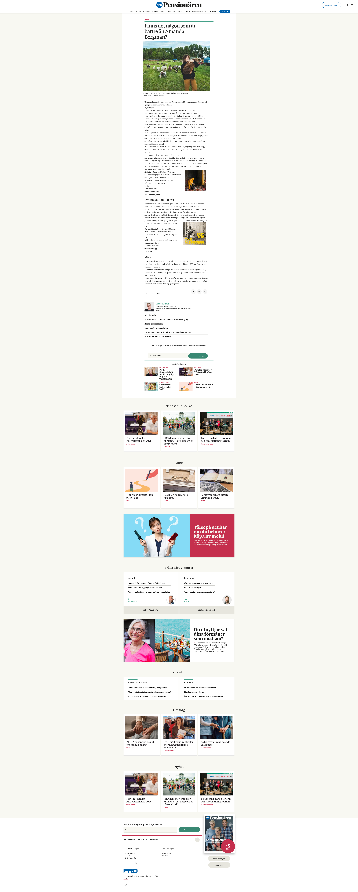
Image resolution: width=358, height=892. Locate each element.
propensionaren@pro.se (132, 863)
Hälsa (180, 11)
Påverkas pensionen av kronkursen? (198, 583)
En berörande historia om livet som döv (200, 687)
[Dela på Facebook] (193, 291)
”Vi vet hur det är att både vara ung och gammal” (148, 687)
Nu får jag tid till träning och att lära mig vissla (147, 696)
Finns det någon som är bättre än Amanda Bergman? (168, 332)
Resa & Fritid (197, 11)
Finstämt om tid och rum (194, 692)
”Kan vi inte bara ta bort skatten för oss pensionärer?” (150, 692)
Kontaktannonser (143, 11)
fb (197, 839)
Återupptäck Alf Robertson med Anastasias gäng (166, 319)
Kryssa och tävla (158, 11)
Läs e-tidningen (219, 859)
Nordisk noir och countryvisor (158, 336)
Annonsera (153, 839)
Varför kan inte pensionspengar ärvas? (199, 592)
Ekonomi (171, 11)
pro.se (126, 878)
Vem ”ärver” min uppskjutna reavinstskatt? (145, 587)
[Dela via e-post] (199, 291)
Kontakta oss (141, 839)
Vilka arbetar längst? (192, 587)
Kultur (187, 11)
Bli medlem (219, 865)
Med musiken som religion (156, 328)
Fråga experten (211, 11)
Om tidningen (129, 839)
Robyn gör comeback (154, 323)
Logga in (224, 11)
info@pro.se (166, 855)
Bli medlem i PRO (331, 5)
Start (131, 11)
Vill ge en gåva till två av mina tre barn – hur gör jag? (149, 592)
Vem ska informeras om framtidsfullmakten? (146, 583)
